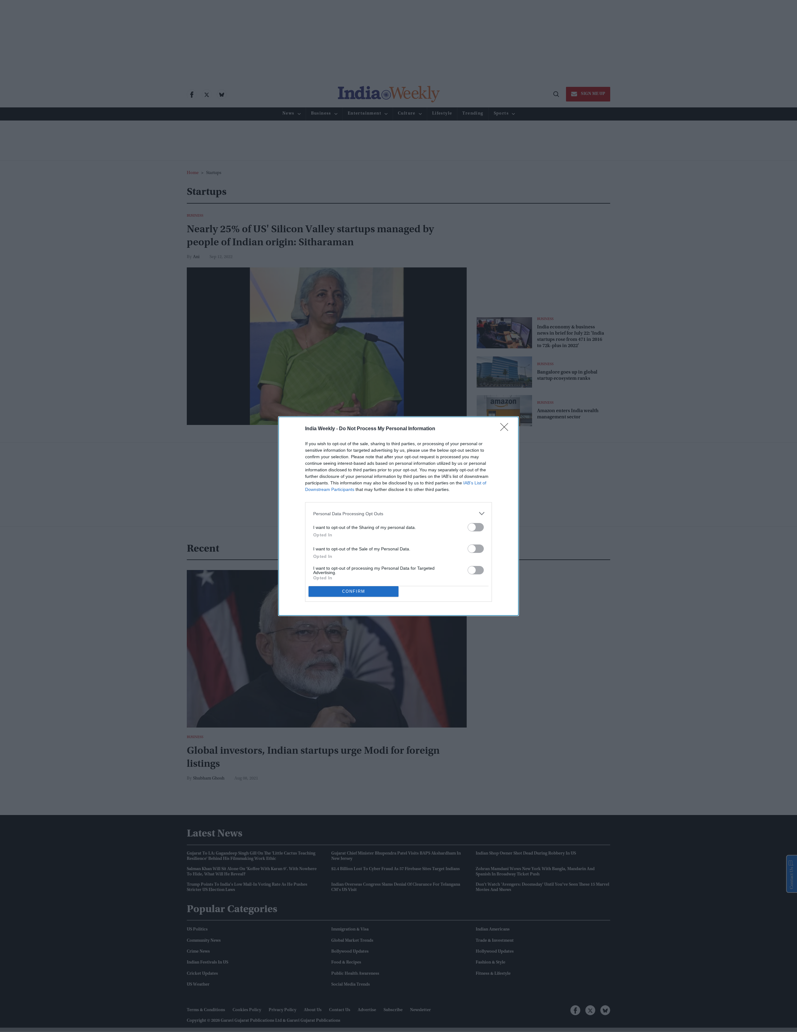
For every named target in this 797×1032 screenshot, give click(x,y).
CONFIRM (353, 591)
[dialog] (398, 516)
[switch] (476, 527)
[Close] (506, 429)
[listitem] (398, 513)
